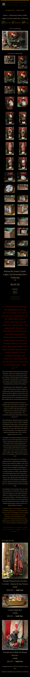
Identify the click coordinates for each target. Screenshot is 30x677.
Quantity (15, 289)
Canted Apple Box (15, 610)
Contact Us (10, 10)
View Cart (20, 10)
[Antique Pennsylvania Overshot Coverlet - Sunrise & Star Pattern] (15, 561)
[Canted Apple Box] (15, 601)
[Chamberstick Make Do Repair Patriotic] (15, 635)
